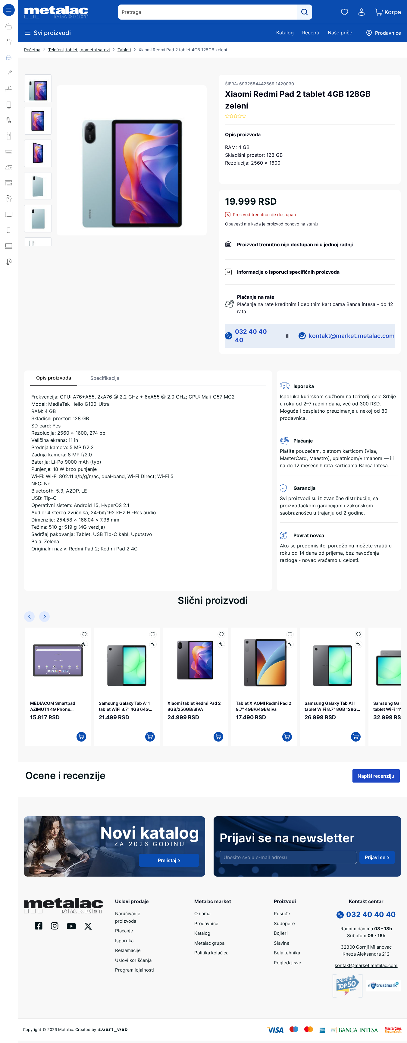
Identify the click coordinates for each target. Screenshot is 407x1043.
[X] (88, 926)
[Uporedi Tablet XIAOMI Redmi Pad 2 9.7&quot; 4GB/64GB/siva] (290, 644)
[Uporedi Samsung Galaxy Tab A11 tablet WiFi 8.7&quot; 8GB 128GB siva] (358, 644)
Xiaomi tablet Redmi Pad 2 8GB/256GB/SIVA (194, 706)
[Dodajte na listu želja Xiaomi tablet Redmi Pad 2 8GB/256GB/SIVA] (221, 634)
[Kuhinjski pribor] (9, 73)
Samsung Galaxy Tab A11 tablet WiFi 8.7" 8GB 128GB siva (332, 706)
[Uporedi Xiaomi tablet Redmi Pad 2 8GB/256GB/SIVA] (221, 644)
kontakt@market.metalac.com (352, 335)
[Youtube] (71, 926)
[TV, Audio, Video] (9, 214)
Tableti (124, 49)
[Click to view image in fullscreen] (132, 160)
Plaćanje (124, 931)
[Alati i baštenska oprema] (9, 277)
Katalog (285, 33)
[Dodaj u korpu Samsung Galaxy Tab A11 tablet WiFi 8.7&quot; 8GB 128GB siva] (356, 737)
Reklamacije (128, 950)
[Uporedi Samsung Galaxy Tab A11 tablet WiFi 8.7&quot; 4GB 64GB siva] (153, 644)
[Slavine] (9, 120)
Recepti (310, 33)
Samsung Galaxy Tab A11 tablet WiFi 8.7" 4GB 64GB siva (125, 706)
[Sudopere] (9, 88)
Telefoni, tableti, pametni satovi (79, 49)
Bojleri (281, 933)
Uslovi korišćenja (133, 960)
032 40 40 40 (251, 336)
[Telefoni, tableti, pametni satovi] (9, 230)
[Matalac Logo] (63, 905)
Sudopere (284, 923)
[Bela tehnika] (9, 135)
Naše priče (340, 33)
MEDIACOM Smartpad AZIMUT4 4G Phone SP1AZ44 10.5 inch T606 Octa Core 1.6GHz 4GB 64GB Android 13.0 (55, 706)
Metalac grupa (209, 943)
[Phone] (340, 914)
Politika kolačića (211, 953)
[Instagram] (54, 925)
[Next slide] (44, 616)
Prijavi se (375, 857)
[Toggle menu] (9, 10)
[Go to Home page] (56, 12)
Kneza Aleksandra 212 (366, 954)
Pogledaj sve (287, 963)
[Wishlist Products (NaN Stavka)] (344, 12)
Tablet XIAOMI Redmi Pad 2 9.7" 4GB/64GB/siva (263, 706)
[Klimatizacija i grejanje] (9, 151)
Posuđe (282, 913)
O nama (202, 913)
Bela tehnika (287, 953)
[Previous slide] (29, 616)
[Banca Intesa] (354, 1029)
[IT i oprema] (9, 245)
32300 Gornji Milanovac (366, 947)
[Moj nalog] (361, 12)
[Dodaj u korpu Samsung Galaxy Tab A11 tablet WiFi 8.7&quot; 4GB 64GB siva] (150, 737)
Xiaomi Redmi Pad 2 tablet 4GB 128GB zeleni (183, 49)
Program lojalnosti (134, 970)
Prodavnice (206, 923)
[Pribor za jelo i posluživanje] (9, 41)
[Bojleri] (9, 104)
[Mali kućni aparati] (9, 167)
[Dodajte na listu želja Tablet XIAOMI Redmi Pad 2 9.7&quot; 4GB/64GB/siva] (290, 634)
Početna (32, 49)
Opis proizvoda (53, 378)
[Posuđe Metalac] (9, 26)
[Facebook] (38, 925)
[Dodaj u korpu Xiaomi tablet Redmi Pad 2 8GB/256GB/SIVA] (218, 737)
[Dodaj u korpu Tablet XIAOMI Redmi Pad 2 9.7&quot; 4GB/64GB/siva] (287, 737)
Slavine (282, 943)
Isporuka (124, 941)
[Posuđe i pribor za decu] (9, 57)
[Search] (304, 12)
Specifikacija (104, 378)
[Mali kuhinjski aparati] (9, 183)
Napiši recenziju (376, 776)
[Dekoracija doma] (9, 261)
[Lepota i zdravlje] (9, 198)
